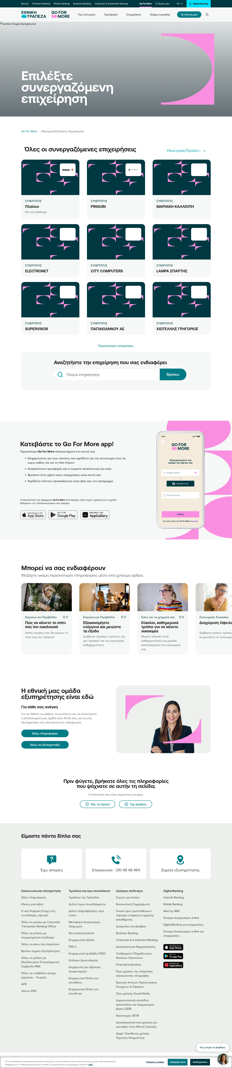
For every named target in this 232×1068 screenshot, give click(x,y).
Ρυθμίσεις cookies (155, 1062)
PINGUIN (98, 206)
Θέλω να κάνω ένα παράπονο (40, 944)
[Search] (207, 14)
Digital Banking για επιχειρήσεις (183, 924)
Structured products (81, 933)
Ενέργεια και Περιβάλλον (41, 617)
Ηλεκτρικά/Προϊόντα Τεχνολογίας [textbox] (187, 150)
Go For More (146, 3)
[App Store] (34, 512)
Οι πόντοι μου (189, 14)
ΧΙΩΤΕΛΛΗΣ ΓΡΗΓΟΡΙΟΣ (177, 329)
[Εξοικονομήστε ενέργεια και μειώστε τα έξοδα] (104, 597)
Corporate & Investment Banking (111, 3)
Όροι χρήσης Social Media (133, 993)
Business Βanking (127, 933)
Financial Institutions (128, 964)
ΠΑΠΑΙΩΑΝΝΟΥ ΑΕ (107, 329)
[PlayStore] (175, 956)
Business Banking (82, 3)
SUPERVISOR (36, 329)
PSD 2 (72, 946)
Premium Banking (41, 3)
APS (24, 984)
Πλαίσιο (32, 206)
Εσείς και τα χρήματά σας (158, 617)
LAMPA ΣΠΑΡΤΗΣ (171, 271)
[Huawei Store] (175, 965)
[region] (116, 1062)
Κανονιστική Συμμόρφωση (133, 904)
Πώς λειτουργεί (86, 14)
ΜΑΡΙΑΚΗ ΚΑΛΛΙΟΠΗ (175, 206)
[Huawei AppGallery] (97, 512)
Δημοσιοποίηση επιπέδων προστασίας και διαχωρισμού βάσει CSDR (135, 1004)
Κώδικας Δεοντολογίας (83, 960)
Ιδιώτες (25, 3)
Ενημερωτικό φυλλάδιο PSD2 (87, 953)
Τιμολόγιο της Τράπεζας (84, 897)
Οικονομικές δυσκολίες (214, 617)
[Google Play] (65, 512)
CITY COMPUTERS (107, 271)
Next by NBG (171, 910)
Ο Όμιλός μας (162, 3)
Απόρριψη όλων (178, 1062)
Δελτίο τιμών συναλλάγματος (87, 904)
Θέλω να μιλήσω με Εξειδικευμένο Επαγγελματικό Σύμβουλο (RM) (40, 962)
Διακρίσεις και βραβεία (131, 926)
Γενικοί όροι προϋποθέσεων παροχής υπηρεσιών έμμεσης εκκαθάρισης (135, 915)
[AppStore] (175, 947)
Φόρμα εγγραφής (160, 14)
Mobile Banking (172, 904)
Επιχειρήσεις (134, 14)
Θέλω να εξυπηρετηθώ (45, 744)
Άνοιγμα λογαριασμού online (181, 917)
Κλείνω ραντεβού (32, 904)
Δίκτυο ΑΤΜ (28, 990)
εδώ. (91, 1064)
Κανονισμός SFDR (127, 1015)
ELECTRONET (36, 271)
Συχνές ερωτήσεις (128, 897)
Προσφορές (111, 14)
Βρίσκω (173, 374)
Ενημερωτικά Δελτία (81, 939)
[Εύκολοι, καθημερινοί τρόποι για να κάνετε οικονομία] (162, 597)
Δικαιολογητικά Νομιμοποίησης (136, 946)
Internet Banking (173, 897)
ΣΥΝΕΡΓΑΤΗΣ (33, 200)
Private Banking (61, 3)
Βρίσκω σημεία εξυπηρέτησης (40, 950)
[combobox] (187, 150)
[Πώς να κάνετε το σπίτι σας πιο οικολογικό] (46, 597)
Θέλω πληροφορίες (33, 897)
